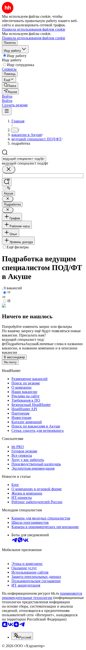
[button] (7, 96)
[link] (10, 85)
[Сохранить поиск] (6, 182)
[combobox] (24, 158)
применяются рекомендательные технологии (42, 595)
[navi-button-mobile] (6, 111)
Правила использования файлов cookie (33, 38)
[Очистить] (8, 169)
